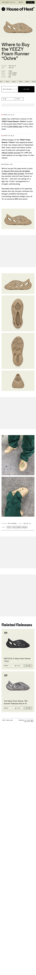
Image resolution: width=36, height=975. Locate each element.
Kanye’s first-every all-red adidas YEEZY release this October (16, 172)
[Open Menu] (3, 9)
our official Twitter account (16, 151)
